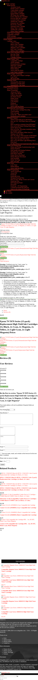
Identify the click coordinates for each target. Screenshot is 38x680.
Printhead (13, 103)
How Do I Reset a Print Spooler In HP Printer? (24, 135)
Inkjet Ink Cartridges (16, 65)
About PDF (14, 173)
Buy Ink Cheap (15, 54)
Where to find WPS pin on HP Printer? (21, 119)
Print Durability (15, 158)
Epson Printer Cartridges (17, 13)
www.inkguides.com (19, 630)
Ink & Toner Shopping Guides (15, 52)
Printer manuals (8, 650)
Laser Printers (14, 101)
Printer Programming (13, 170)
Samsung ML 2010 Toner (18, 82)
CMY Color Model (16, 93)
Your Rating (3, 409)
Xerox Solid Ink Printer (17, 106)
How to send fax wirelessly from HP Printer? (23, 124)
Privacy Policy (8, 641)
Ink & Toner (10, 163)
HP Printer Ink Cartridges (18, 15)
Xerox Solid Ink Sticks (17, 70)
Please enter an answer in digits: (9, 458)
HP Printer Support (12, 118)
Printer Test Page (15, 160)
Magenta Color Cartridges (18, 47)
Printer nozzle (14, 98)
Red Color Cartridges (17, 49)
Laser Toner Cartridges (13, 33)
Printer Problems (15, 148)
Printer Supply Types (13, 59)
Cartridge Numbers (16, 57)
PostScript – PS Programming (19, 186)
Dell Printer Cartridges (17, 12)
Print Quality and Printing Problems (20, 150)
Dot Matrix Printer (16, 97)
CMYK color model (16, 95)
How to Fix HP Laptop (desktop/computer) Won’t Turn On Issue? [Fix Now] (23, 138)
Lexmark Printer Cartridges (18, 20)
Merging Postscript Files (17, 178)
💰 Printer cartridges (9, 4)
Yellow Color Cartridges (17, 51)
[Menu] (0, 196)
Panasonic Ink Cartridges (18, 23)
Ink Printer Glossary (12, 89)
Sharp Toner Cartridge (17, 28)
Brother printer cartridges (18, 8)
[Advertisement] (13, 544)
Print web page (15, 113)
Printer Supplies (8, 39)
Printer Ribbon (15, 69)
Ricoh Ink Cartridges (16, 25)
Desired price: (4, 245)
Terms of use (7, 640)
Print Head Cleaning (16, 153)
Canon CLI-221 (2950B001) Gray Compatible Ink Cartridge (18, 507)
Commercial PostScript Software (20, 187)
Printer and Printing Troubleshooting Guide (23, 147)
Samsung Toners (11, 80)
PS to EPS (13, 184)
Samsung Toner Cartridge (18, 26)
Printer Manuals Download (18, 156)
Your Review (4, 413)
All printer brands (15, 7)
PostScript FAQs (15, 176)
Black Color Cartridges (17, 44)
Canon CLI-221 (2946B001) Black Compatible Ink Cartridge (18, 515)
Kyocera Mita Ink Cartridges (19, 18)
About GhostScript (16, 171)
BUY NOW (3, 251)
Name (2, 447)
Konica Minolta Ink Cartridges (19, 16)
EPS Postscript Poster (17, 183)
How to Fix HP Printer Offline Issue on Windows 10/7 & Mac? (22, 133)
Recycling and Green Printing (15, 108)
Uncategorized (6, 199)
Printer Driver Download (18, 155)
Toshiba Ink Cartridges (17, 29)
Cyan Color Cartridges (17, 46)
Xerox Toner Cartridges (17, 31)
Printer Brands (11, 5)
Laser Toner (14, 77)
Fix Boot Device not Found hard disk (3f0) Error (24, 143)
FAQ (5, 638)
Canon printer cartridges (17, 10)
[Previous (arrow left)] (0, 679)
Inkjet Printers (14, 100)
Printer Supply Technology (14, 74)
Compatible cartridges (13, 34)
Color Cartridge (15, 43)
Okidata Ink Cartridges (17, 21)
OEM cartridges (11, 36)
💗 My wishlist (8, 193)
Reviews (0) (7, 312)
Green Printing (15, 111)
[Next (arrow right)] (2, 679)
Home (1, 199)
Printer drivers (7, 649)
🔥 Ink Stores (7, 191)
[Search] (0, 198)
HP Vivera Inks (15, 78)
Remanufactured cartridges (14, 38)
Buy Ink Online (15, 56)
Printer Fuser (14, 105)
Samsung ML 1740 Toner (18, 85)
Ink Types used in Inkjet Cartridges (20, 75)
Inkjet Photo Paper (16, 67)
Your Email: (3, 243)
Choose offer (3, 318)
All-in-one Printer (15, 92)
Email (2, 450)
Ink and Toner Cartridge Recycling (20, 110)
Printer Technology (12, 90)
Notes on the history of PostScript (20, 189)
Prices (5, 310)
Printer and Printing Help (14, 145)
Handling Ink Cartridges (17, 152)
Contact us (6, 643)
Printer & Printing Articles (11, 87)
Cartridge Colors (11, 41)
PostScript (13, 174)
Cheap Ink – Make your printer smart (21, 114)
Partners (6, 654)
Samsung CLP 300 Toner (18, 83)
